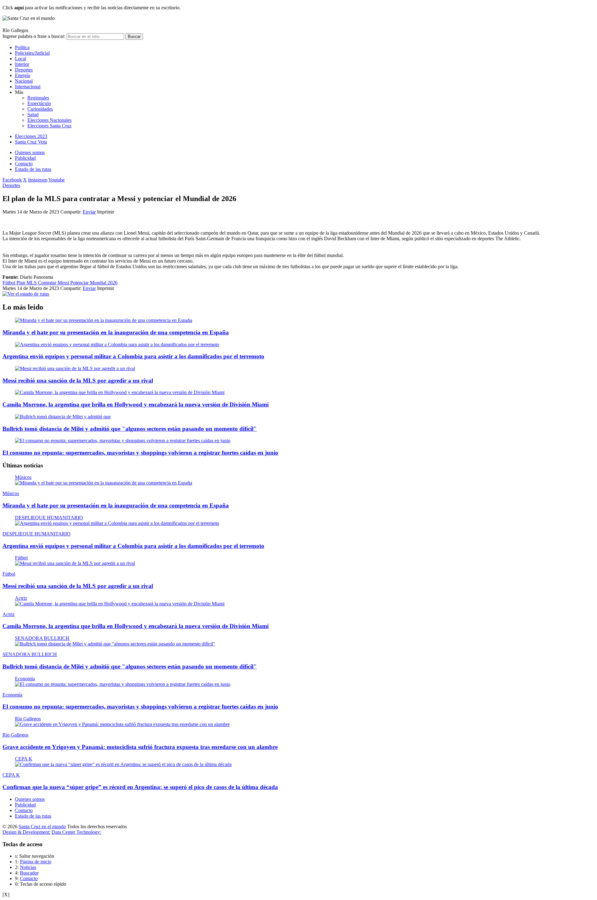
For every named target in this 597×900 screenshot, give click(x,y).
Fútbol (9, 282)
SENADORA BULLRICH (42, 638)
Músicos (23, 477)
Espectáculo (39, 103)
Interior (22, 64)
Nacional (24, 81)
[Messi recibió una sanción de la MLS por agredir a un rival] (75, 368)
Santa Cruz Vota (31, 142)
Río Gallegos (28, 718)
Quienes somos (30, 152)
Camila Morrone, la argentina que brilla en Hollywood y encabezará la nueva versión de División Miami (135, 404)
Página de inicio (35, 861)
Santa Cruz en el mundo (42, 826)
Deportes (24, 69)
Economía (25, 678)
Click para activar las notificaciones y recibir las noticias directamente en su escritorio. (91, 7)
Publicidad (25, 158)
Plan (21, 282)
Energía (22, 75)
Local (20, 58)
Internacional (27, 86)
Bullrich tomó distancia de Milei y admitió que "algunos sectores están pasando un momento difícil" (129, 428)
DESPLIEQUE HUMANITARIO (49, 517)
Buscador (29, 872)
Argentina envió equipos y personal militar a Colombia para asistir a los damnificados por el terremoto (133, 356)
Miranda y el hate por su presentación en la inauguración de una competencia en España (115, 332)
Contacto (24, 163)
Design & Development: (26, 832)
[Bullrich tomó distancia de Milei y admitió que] (63, 416)
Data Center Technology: (76, 832)
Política (22, 47)
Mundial (99, 282)
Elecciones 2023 (31, 136)
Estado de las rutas (33, 169)
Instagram (37, 179)
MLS (32, 282)
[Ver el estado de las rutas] (25, 293)
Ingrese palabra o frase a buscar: (33, 36)
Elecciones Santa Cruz (49, 125)
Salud (33, 114)
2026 (113, 282)
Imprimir (105, 211)
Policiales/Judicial (32, 53)
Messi (64, 282)
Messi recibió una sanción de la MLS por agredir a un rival (77, 380)
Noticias (28, 867)
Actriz (21, 598)
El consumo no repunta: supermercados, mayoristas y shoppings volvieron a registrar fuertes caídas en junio (140, 452)
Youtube (56, 179)
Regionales (38, 97)
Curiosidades (40, 109)
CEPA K (23, 758)
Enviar (89, 211)
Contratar (48, 282)
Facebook (12, 179)
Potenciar (80, 282)
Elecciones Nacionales (49, 120)
